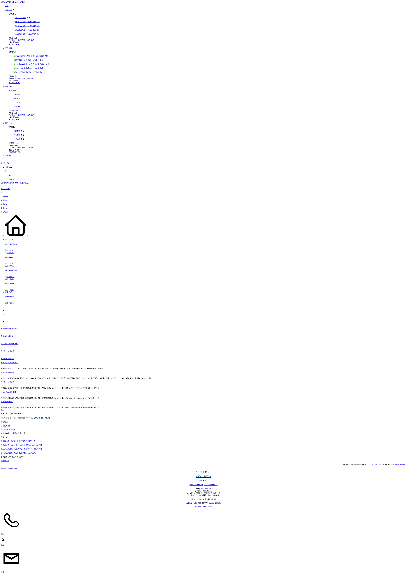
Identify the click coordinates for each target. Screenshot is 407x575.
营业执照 (375, 464)
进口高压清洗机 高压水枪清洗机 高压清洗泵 (18, 453)
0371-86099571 (196, 484)
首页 (2, 192)
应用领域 (4, 200)
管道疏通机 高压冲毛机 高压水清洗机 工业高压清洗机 (22, 445)
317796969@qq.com (8, 429)
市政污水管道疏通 (7, 351)
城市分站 (403, 464)
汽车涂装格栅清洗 (7, 359)
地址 (2, 545)
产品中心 (4, 196)
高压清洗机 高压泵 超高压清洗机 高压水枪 (18, 441)
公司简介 (4, 204)
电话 (2, 534)
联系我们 (4, 212)
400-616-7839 (5, 163)
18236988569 (207, 491)
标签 (380, 464)
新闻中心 (4, 208)
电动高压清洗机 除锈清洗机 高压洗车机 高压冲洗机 (22, 449)
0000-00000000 (14, 44)
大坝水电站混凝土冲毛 (9, 344)
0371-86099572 (210, 484)
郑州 (15, 468)
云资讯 (396, 464)
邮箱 (2, 572)
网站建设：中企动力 (7, 468)
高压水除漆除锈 (7, 336)
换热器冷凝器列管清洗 (9, 329)
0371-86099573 (207, 489)
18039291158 (5, 426)
